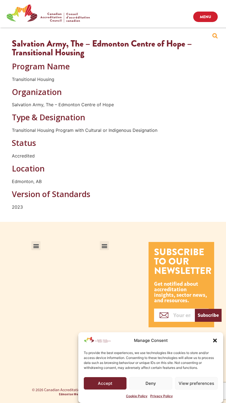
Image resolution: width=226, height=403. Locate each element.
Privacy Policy (161, 396)
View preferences (196, 383)
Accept (105, 383)
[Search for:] (214, 35)
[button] (215, 340)
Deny (151, 383)
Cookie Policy (136, 396)
